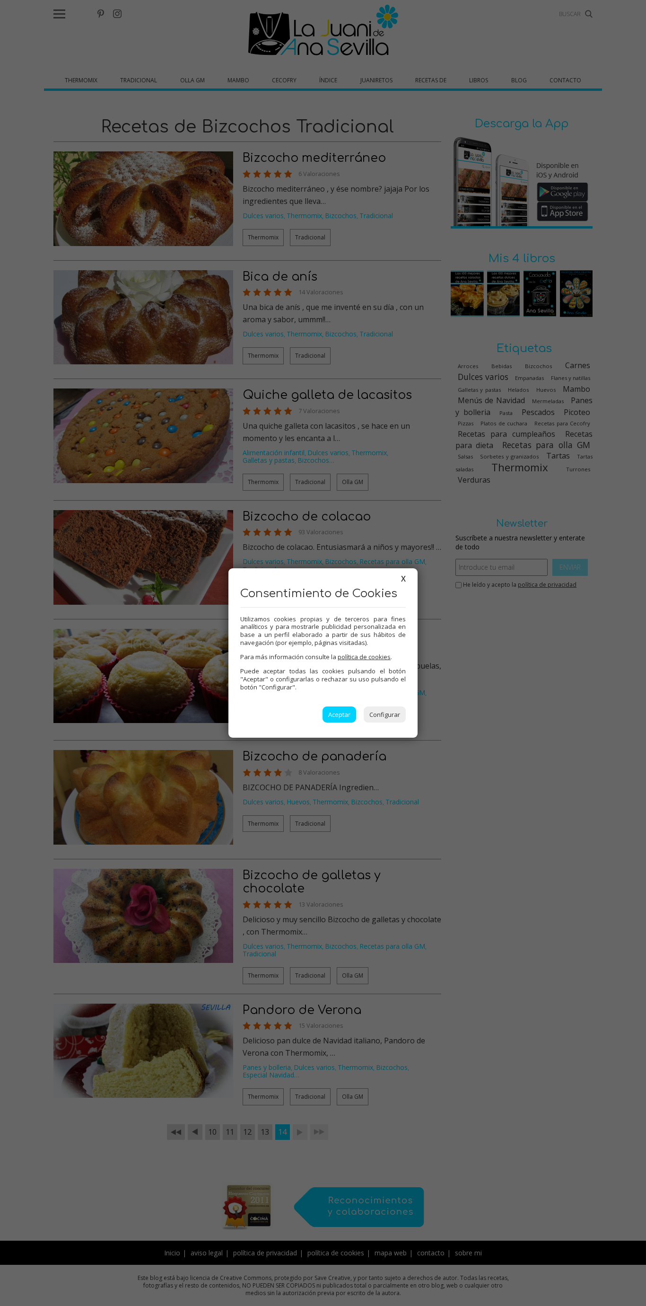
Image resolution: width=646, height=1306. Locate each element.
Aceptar (339, 714)
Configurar (384, 714)
